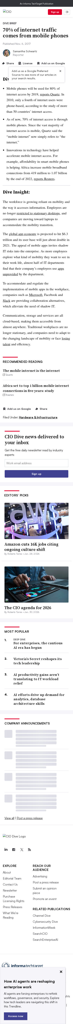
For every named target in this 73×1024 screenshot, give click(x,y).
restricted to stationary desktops (38, 213)
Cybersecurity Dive (45, 921)
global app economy (22, 233)
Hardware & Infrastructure (38, 417)
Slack (6, 300)
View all (9, 818)
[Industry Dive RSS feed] (29, 850)
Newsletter (10, 890)
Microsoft (35, 294)
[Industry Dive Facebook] (14, 850)
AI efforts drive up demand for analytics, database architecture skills (39, 699)
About (7, 872)
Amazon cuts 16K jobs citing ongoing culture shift (31, 546)
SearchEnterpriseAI (45, 940)
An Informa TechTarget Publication (36, 3)
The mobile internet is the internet (31, 370)
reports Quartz (50, 94)
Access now (15, 1016)
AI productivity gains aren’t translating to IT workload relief (36, 679)
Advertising (40, 876)
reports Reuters (44, 178)
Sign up (55, 12)
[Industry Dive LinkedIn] (6, 850)
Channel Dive (42, 915)
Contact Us (10, 884)
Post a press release (30, 818)
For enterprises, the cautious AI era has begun (38, 645)
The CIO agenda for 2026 (27, 607)
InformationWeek (44, 927)
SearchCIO (40, 934)
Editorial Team (12, 878)
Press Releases (12, 907)
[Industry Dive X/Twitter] (21, 850)
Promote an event (45, 899)
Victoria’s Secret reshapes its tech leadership (37, 661)
